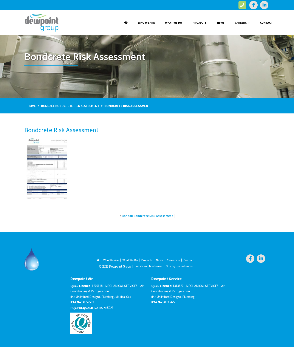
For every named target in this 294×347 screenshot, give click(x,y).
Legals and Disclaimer (148, 266)
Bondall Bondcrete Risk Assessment (70, 106)
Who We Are (146, 23)
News (220, 23)
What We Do (173, 23)
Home (32, 106)
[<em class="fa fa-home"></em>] (126, 22)
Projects (199, 23)
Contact (266, 23)
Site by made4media (179, 266)
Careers (241, 23)
